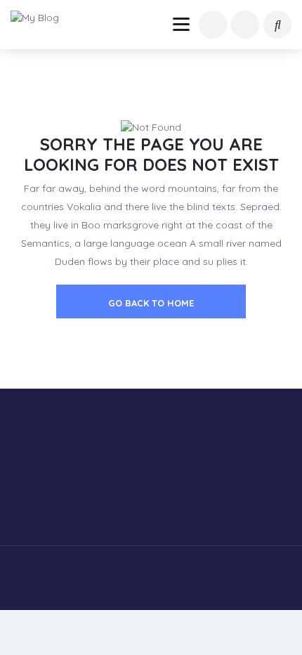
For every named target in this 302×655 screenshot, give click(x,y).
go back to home (151, 303)
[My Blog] (44, 18)
